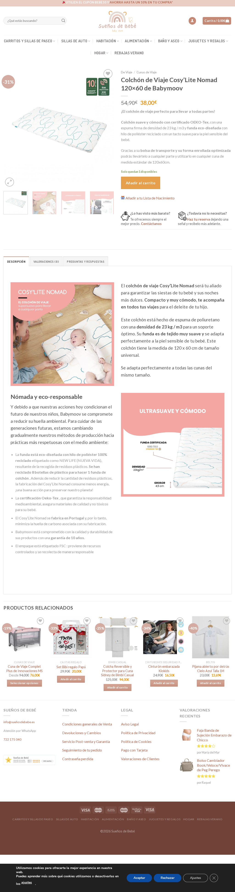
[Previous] (11, 128)
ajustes (26, 882)
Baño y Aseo (168, 41)
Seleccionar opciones (24, 683)
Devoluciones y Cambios (81, 733)
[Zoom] (9, 182)
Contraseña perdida (77, 759)
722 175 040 (12, 739)
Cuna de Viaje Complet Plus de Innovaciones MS (24, 669)
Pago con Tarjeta (134, 750)
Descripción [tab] (16, 261)
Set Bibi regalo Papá (71, 667)
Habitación (106, 41)
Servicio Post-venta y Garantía (86, 741)
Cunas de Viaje (147, 72)
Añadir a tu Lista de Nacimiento (150, 198)
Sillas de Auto (74, 41)
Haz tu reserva (198, 219)
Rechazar (167, 878)
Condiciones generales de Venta (87, 724)
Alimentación (137, 41)
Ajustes (195, 878)
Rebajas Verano (129, 53)
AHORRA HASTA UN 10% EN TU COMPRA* (141, 2)
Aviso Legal (130, 724)
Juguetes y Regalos (206, 41)
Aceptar (139, 878)
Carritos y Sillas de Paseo (28, 41)
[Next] (106, 128)
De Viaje (126, 72)
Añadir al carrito (140, 183)
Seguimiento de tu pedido (82, 750)
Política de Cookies (136, 741)
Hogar (100, 53)
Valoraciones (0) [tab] (46, 261)
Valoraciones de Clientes (140, 759)
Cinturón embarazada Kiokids (164, 669)
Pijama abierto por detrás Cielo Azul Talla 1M (210, 669)
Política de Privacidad (138, 733)
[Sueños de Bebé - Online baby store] (117, 20)
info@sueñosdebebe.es (19, 722)
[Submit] (63, 21)
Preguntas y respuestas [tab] (85, 261)
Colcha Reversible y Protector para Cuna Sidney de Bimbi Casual (117, 671)
